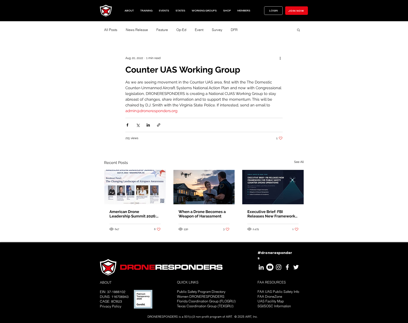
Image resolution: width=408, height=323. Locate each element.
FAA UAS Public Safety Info (278, 291)
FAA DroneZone (270, 296)
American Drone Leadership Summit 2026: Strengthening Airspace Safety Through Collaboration (132, 213)
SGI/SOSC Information (274, 306)
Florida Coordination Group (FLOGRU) (206, 301)
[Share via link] (159, 125)
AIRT (229, 317)
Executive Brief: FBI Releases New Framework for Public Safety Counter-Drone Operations (271, 213)
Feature (162, 30)
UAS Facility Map (271, 301)
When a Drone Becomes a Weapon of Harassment (202, 213)
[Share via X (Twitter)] (138, 125)
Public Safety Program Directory (201, 291)
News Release (137, 30)
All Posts (110, 30)
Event (199, 30)
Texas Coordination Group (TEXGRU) (205, 306)
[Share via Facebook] (127, 125)
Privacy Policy (110, 306)
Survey (217, 30)
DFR (234, 30)
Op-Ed (181, 30)
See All (299, 162)
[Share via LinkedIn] (148, 125)
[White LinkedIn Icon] (261, 267)
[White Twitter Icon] (296, 267)
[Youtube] (269, 267)
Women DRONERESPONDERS (200, 296)
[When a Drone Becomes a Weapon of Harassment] (204, 187)
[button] (180, 11)
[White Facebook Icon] (287, 267)
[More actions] (280, 58)
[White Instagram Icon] (278, 267)
